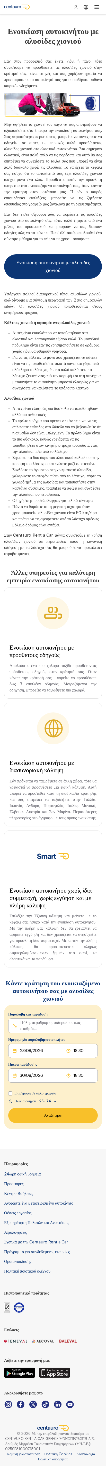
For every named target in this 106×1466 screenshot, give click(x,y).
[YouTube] (70, 1404)
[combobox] (20, 1026)
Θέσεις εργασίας (17, 1213)
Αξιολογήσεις (15, 1232)
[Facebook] (20, 1404)
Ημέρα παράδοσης (22, 1064)
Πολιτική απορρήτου (53, 1459)
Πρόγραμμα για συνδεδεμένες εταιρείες (37, 1252)
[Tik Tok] (45, 1404)
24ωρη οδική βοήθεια (22, 1174)
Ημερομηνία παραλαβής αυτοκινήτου (36, 1040)
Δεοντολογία (85, 1454)
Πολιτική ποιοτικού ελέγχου (27, 1271)
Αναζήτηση (53, 1115)
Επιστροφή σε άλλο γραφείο (35, 1093)
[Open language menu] (86, 7)
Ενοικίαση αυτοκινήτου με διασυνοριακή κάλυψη (42, 766)
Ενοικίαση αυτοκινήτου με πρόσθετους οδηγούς (42, 651)
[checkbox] (10, 1093)
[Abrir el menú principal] (97, 7)
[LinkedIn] (58, 1404)
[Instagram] (8, 1404)
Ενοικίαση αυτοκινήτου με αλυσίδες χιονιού (53, 266)
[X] (33, 1404)
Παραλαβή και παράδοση (28, 1014)
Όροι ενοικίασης (17, 1262)
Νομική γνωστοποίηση (23, 1454)
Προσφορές (13, 1184)
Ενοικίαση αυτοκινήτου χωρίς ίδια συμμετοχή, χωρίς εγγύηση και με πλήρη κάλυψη (51, 897)
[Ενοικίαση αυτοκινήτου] (17, 7)
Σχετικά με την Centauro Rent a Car (36, 1242)
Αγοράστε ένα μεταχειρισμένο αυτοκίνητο (38, 1203)
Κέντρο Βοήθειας (18, 1194)
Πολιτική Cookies (58, 1454)
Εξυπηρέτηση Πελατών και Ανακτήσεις (36, 1223)
